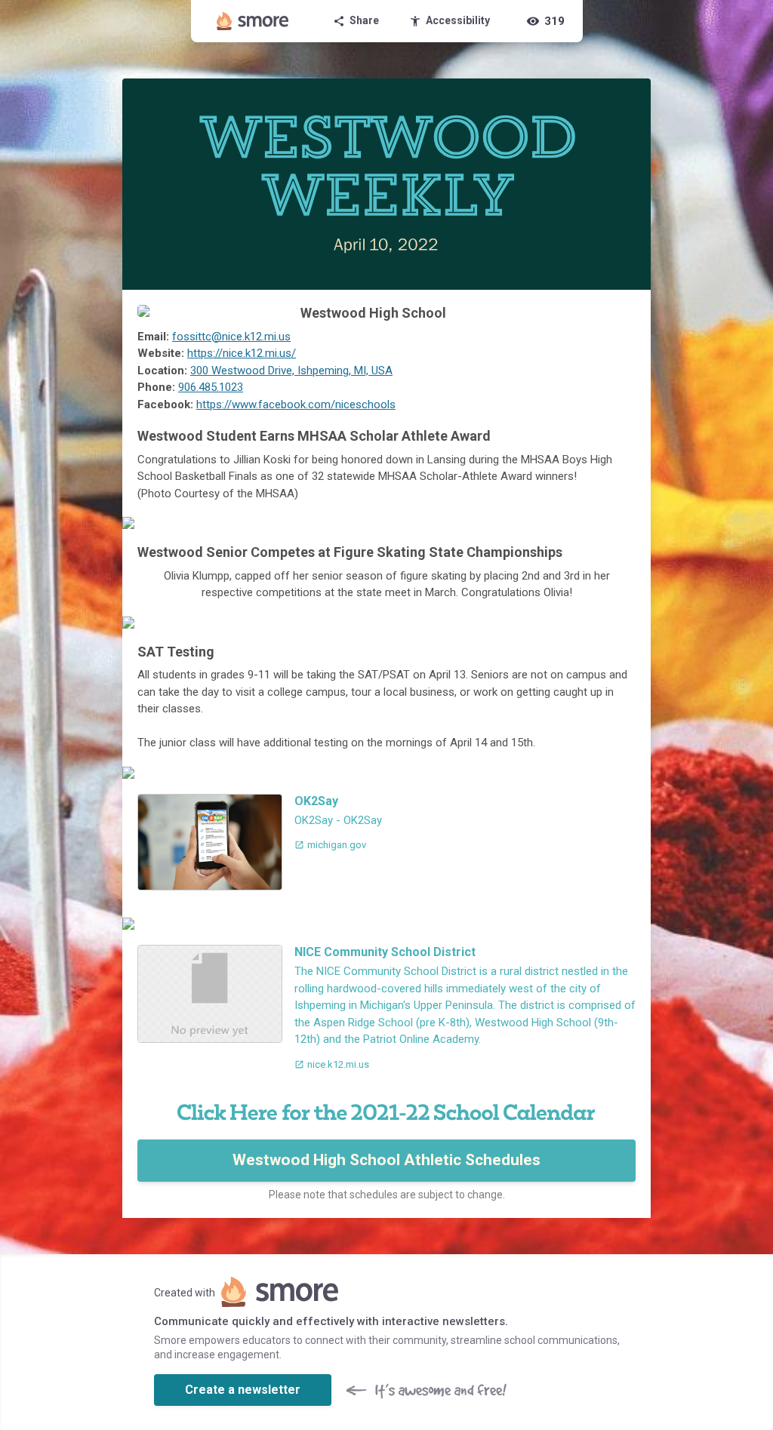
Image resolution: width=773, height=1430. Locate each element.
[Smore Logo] (253, 21)
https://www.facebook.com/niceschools (296, 404)
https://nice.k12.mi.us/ (241, 353)
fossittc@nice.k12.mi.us (231, 336)
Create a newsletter (242, 1389)
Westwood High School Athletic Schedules (386, 1160)
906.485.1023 (210, 387)
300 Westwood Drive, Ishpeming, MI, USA (291, 370)
